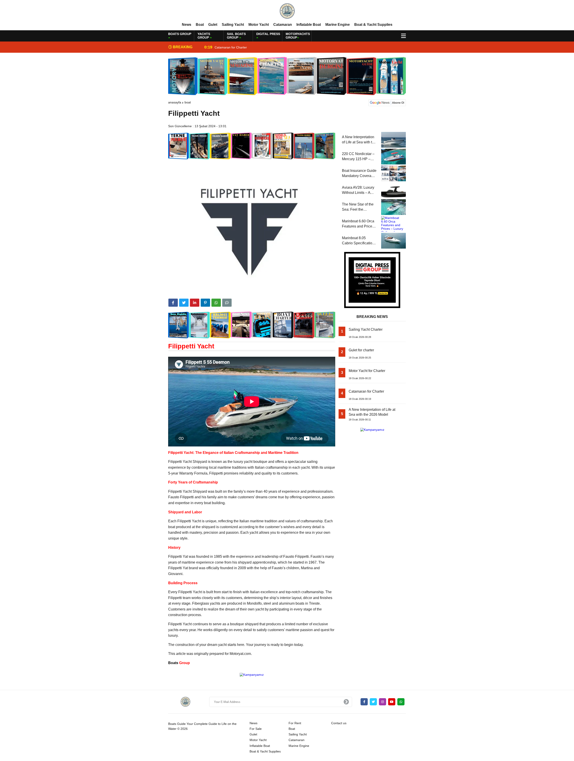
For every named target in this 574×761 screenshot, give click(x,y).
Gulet (212, 24)
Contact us (338, 723)
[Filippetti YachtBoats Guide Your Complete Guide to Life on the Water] (287, 11)
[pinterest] (205, 302)
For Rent (295, 723)
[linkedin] (195, 302)
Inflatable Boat (308, 24)
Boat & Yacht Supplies (373, 24)
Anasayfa (174, 102)
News (186, 24)
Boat (200, 24)
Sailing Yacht (233, 24)
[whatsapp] (400, 701)
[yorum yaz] (227, 302)
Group (179, 663)
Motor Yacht (258, 24)
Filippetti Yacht (191, 346)
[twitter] (184, 302)
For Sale (256, 728)
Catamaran (282, 24)
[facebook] (173, 302)
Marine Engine (337, 24)
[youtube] (391, 701)
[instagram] (382, 701)
